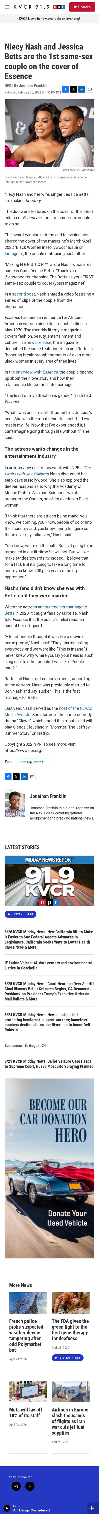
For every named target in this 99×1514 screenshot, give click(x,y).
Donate (84, 7)
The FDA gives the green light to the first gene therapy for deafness (70, 1329)
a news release (37, 342)
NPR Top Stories (31, 762)
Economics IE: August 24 (25, 1045)
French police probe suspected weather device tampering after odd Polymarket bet (26, 1335)
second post (23, 294)
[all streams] (93, 1508)
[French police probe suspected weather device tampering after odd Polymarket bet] (28, 1303)
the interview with (33, 372)
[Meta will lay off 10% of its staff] (28, 1391)
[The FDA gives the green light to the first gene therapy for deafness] (71, 1303)
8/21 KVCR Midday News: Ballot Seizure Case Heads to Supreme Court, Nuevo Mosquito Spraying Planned (49, 1064)
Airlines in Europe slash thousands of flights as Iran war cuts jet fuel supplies (70, 1421)
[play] (7, 1508)
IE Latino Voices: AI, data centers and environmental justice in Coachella (48, 965)
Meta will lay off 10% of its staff (25, 1412)
